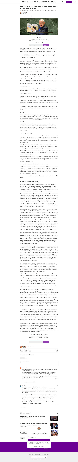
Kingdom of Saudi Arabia (34, 292)
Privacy (38, 454)
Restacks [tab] (26, 358)
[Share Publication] (65, 2)
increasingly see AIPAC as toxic (39, 266)
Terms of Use (44, 442)
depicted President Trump (25, 202)
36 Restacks (32, 346)
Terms (41, 454)
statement (44, 220)
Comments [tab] (22, 358)
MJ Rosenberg (24, 12)
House (30, 314)
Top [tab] (21, 413)
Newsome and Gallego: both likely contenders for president (30, 425)
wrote (53, 254)
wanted (48, 242)
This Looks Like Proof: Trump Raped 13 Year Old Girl (32, 416)
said (31, 206)
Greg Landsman (25, 319)
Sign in (74, 1)
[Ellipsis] (58, 368)
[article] (39, 418)
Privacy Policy (47, 443)
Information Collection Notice (38, 443)
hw (22, 385)
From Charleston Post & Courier (25, 417)
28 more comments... (23, 407)
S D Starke (24, 367)
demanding (44, 235)
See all (22, 438)
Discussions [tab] (28, 413)
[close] (49, 427)
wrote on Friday (31, 325)
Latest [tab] (24, 413)
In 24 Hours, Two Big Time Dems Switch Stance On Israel (33, 423)
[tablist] (24, 358)
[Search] (63, 2)
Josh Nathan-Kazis (29, 181)
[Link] (18, 181)
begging (21, 240)
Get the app (44, 457)
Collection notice (46, 454)
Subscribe (69, 1)
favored (33, 249)
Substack (33, 459)
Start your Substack (36, 457)
